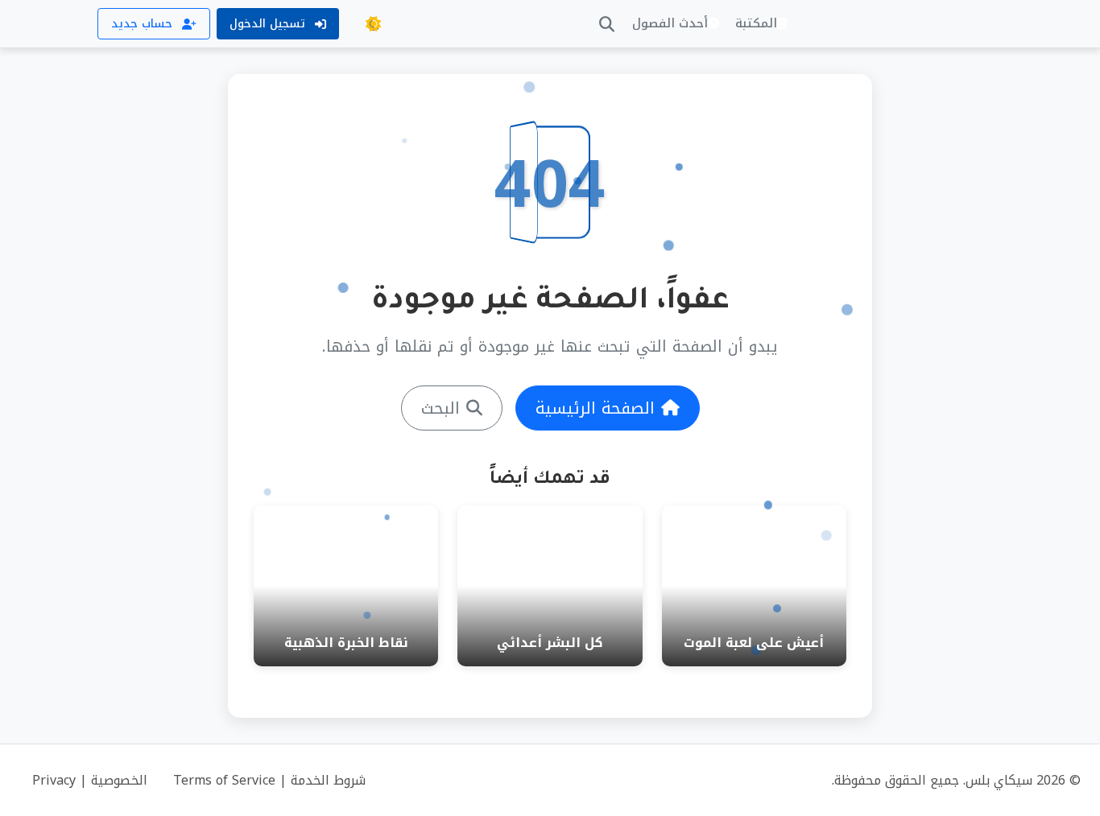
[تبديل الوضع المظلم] (373, 24)
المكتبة (756, 23)
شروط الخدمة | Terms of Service (269, 780)
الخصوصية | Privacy (89, 780)
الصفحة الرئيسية (595, 408)
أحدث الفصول (670, 23)
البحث (440, 408)
